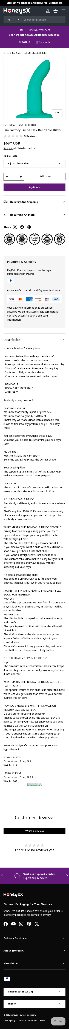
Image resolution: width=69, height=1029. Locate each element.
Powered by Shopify (27, 1014)
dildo (26, 356)
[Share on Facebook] (22, 227)
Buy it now (34, 187)
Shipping (8, 148)
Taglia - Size (10, 155)
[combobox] (34, 19)
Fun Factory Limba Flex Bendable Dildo (29, 53)
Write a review (34, 831)
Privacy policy (9, 1020)
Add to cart (46, 176)
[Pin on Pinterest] (29, 227)
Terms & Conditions (28, 1020)
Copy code (44, 42)
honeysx (14, 1014)
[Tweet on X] (15, 227)
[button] (55, 11)
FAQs (42, 1020)
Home (6, 53)
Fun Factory (9, 125)
